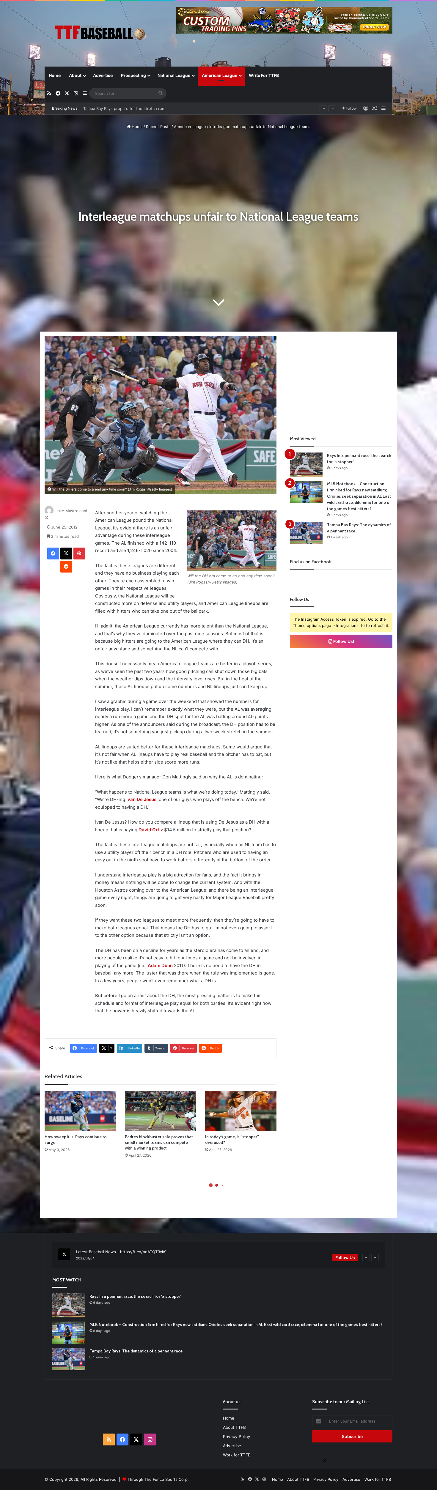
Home (55, 75)
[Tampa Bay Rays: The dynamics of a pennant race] (306, 533)
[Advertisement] (341, 377)
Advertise (103, 75)
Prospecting (133, 75)
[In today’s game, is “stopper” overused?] (240, 1111)
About (75, 75)
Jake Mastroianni (71, 510)
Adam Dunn (160, 965)
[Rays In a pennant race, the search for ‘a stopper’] (306, 464)
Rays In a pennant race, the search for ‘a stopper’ (135, 1296)
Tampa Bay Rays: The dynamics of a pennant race (136, 1351)
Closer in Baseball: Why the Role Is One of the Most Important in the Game (152, 109)
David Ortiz (151, 829)
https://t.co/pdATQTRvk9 (143, 1251)
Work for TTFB (237, 1455)
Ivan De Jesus (141, 799)
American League (219, 75)
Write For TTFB (264, 75)
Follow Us (345, 1257)
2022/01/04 (85, 1258)
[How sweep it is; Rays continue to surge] (80, 1111)
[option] (218, 1255)
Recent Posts (158, 126)
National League (174, 75)
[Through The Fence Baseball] (100, 34)
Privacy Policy (236, 1436)
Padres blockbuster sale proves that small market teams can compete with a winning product (159, 1142)
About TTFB (234, 1427)
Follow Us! (343, 641)
